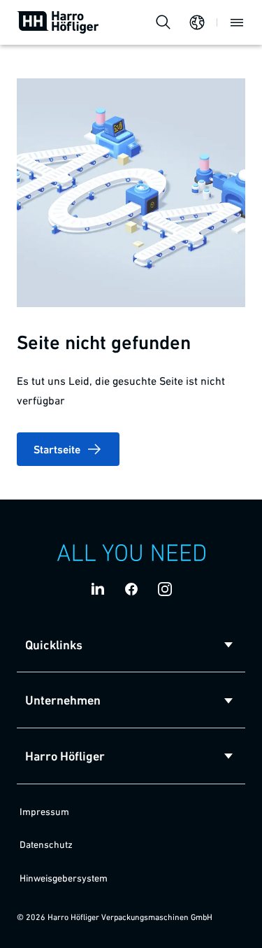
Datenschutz (46, 844)
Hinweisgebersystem (64, 878)
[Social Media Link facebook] (131, 589)
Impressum (44, 811)
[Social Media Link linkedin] (98, 589)
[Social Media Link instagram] (165, 589)
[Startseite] (58, 22)
